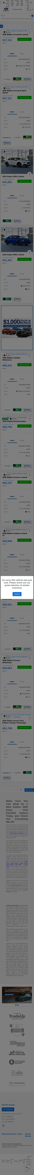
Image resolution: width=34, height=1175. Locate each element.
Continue (17, 594)
